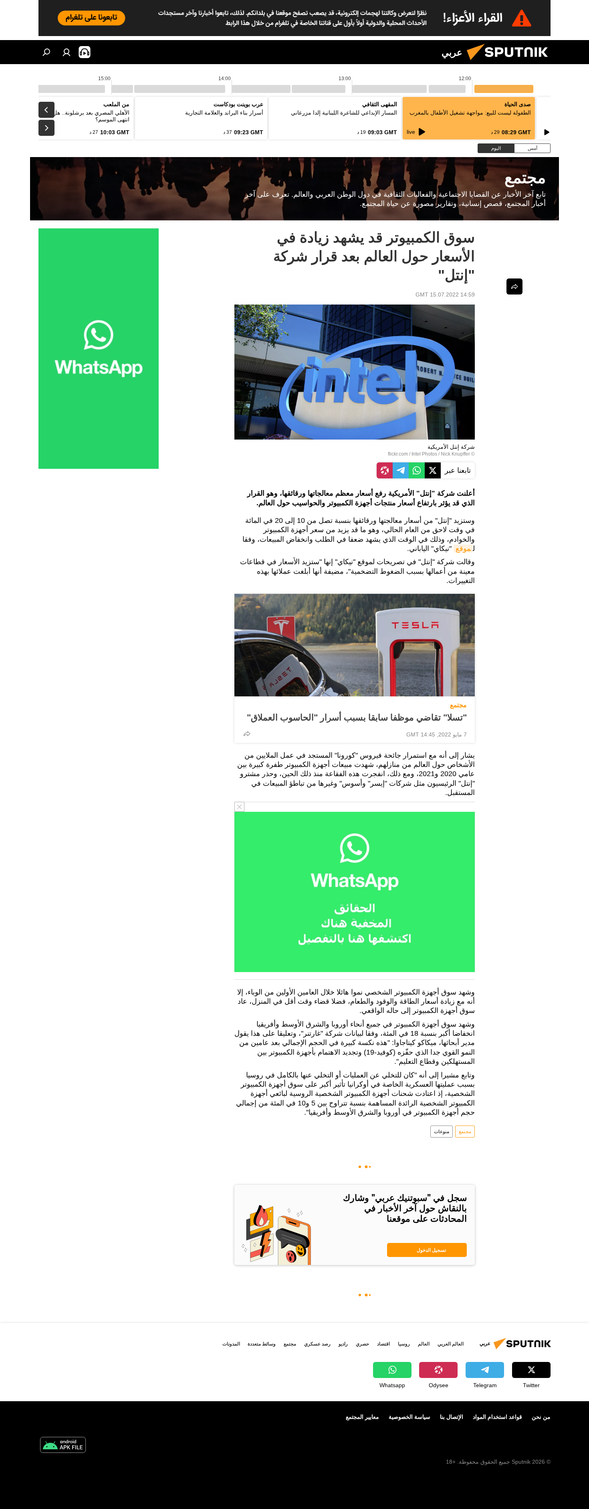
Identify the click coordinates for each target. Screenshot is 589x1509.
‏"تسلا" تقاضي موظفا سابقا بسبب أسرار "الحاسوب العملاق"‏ (357, 717)
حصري (362, 1344)
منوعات (441, 1131)
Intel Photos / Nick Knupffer (440, 454)
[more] (247, 734)
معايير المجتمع (362, 1417)
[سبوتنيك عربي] (510, 62)
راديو (343, 1344)
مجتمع (458, 705)
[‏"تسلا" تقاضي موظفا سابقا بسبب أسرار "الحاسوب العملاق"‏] (354, 645)
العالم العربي (451, 1344)
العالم (424, 1344)
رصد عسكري (317, 1344)
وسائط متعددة (262, 1344)
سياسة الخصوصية (409, 1417)
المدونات (231, 1344)
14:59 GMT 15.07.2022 (445, 294)
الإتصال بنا (451, 1417)
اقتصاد (383, 1344)
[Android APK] (63, 1446)
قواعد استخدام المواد (497, 1417)
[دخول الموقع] (66, 52)
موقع (463, 549)
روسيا (404, 1344)
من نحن (541, 1417)
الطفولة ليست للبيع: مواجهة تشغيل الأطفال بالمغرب (470, 112)
